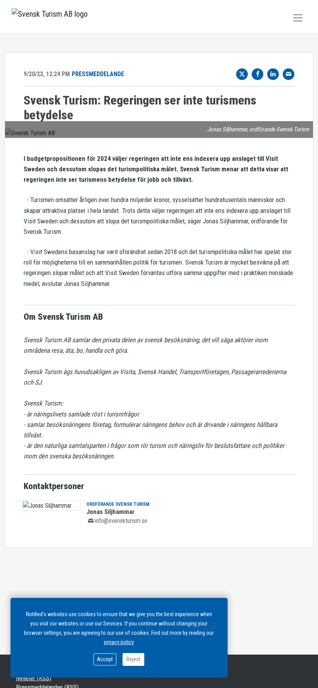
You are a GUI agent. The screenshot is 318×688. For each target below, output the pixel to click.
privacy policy (119, 642)
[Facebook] (257, 74)
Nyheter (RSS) (33, 678)
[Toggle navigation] (297, 17)
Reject (133, 659)
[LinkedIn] (273, 74)
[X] (242, 74)
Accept (105, 659)
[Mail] (288, 74)
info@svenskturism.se (121, 520)
